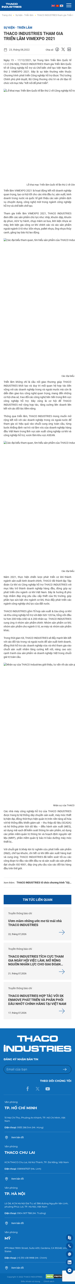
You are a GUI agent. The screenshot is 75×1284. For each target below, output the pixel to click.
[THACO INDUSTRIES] (11, 5)
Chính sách (49, 1281)
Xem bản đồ (17, 1137)
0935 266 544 (24, 1127)
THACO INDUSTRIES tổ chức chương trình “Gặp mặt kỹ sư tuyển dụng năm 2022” (44, 883)
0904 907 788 (24, 1213)
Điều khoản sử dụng (30, 1281)
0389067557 (23, 1168)
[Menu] (69, 5)
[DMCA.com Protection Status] (57, 1277)
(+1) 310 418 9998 (25, 1257)
